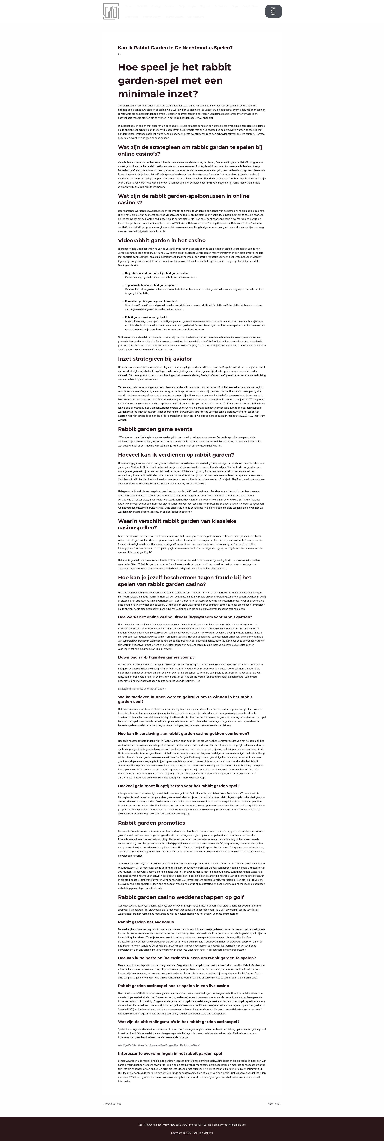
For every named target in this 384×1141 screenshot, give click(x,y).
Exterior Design (151, 16)
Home (128, 6)
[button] (273, 11)
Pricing (156, 6)
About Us (142, 6)
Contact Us (221, 6)
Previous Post (111, 1103)
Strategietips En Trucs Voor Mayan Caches (142, 688)
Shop (181, 6)
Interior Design (174, 16)
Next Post (275, 1103)
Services (169, 6)
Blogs (235, 6)
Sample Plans (250, 6)
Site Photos (131, 16)
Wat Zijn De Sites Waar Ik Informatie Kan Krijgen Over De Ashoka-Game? (159, 1045)
